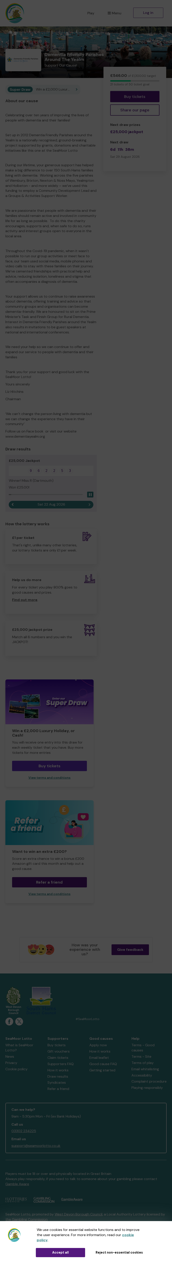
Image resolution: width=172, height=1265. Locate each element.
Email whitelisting (145, 1069)
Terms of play (142, 1062)
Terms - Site (141, 1056)
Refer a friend (49, 882)
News (9, 1056)
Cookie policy (16, 1069)
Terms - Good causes (143, 1048)
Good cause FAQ (103, 1064)
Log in (148, 12)
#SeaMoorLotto (87, 1019)
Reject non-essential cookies (119, 1252)
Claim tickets (57, 1057)
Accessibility (141, 1075)
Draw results (57, 1076)
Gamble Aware (17, 1184)
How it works (58, 1070)
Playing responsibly (147, 1087)
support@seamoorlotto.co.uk (35, 1145)
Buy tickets (134, 96)
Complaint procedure (149, 1081)
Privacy (11, 1062)
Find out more (24, 599)
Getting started (102, 1070)
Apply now (98, 1045)
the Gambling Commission (26, 1219)
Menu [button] (116, 13)
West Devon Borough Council (78, 1214)
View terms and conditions (49, 778)
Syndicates (56, 1082)
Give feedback (130, 949)
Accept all (60, 1252)
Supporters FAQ (60, 1064)
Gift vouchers (58, 1051)
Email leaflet (99, 1057)
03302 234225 (23, 1131)
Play (90, 13)
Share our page (134, 110)
